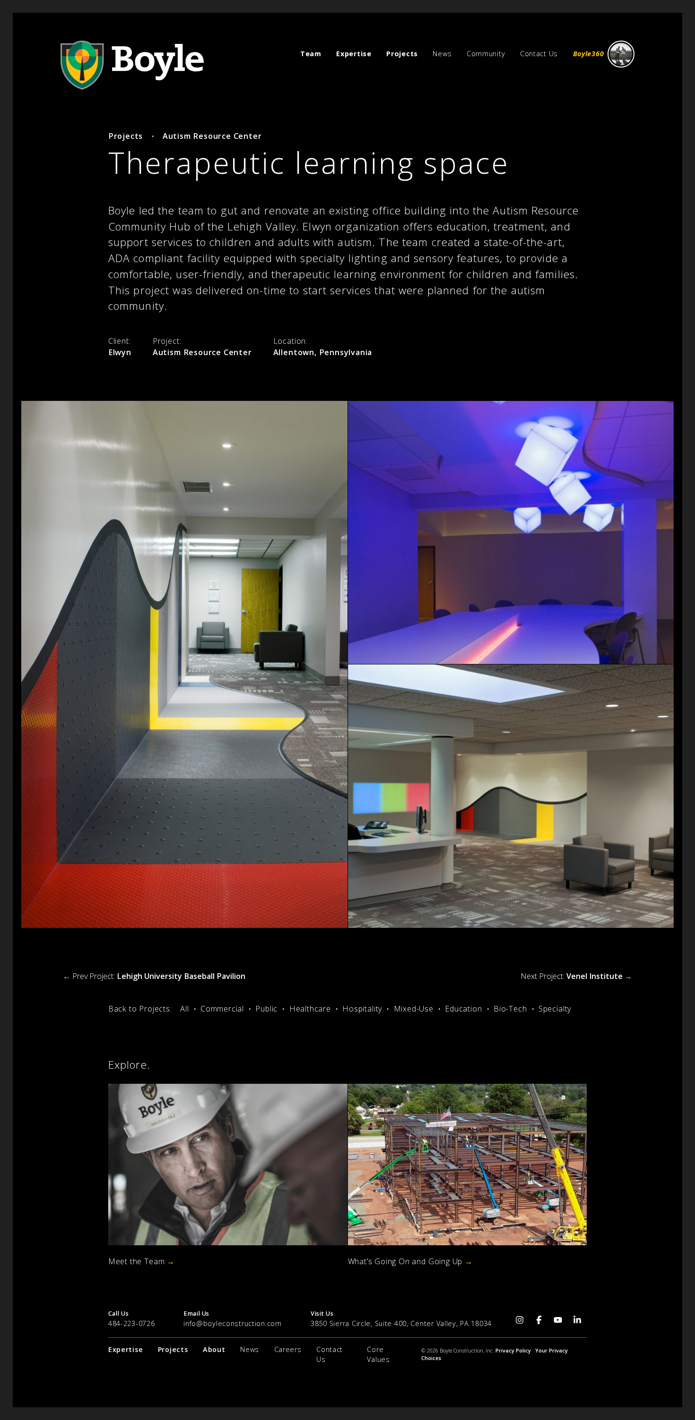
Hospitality (362, 1008)
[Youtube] (558, 1319)
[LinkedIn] (577, 1319)
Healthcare (310, 1008)
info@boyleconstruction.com (232, 1323)
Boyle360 (588, 53)
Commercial (222, 1008)
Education (463, 1008)
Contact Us (539, 53)
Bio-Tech (510, 1008)
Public (266, 1008)
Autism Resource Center (212, 136)
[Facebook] (539, 1319)
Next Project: (576, 976)
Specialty (555, 1008)
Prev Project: (154, 976)
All (184, 1008)
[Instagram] (520, 1319)
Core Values (378, 1354)
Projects (125, 136)
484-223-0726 (131, 1323)
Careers (288, 1349)
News (442, 53)
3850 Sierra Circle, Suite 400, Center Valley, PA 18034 (401, 1323)
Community (486, 53)
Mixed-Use (414, 1008)
